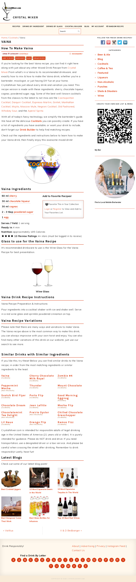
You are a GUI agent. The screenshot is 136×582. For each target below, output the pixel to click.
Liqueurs (103, 77)
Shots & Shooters (107, 91)
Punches (102, 86)
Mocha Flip (65, 405)
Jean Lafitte (37, 405)
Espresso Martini (42, 102)
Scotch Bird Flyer (13, 395)
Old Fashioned (66, 106)
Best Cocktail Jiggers (11, 489)
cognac (13, 206)
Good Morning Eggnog (68, 397)
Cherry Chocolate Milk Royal (41, 377)
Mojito (15, 106)
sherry (13, 195)
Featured (103, 72)
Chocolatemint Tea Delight (11, 414)
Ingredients (20, 58)
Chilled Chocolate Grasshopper (70, 414)
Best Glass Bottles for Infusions (39, 519)
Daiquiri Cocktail (21, 102)
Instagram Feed (116, 546)
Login (47, 209)
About (75, 546)
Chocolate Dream (13, 405)
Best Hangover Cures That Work (11, 519)
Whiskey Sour (9, 110)
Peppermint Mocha (9, 387)
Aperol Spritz (35, 110)
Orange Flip (37, 422)
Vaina (5, 375)
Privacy (101, 546)
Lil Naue (7, 422)
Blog (100, 59)
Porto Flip (36, 395)
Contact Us (78, 550)
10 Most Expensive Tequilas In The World (68, 491)
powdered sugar (23, 211)
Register (57, 209)
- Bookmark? (76, 54)
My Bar (98, 150)
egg (6, 217)
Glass (29, 58)
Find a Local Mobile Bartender (108, 202)
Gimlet (56, 102)
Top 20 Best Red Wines (69, 518)
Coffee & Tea (105, 68)
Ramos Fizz (66, 422)
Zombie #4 (65, 375)
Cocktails (23, 54)
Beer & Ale (104, 54)
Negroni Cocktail (47, 106)
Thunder (35, 385)
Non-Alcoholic (106, 81)
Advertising (87, 546)
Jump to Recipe (8, 58)
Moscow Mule (28, 106)
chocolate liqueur (19, 201)
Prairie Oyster (39, 412)
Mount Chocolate (70, 385)
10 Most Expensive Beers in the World (41, 491)
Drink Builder (28, 129)
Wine (101, 95)
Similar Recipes (39, 58)
